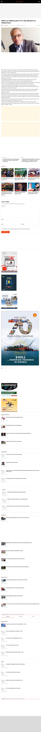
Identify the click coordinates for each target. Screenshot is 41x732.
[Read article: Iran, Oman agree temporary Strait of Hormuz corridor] (3, 559)
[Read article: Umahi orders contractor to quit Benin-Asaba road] (34, 172)
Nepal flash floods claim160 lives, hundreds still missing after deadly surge (19, 542)
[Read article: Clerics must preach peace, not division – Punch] (3, 632)
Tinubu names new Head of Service (12, 462)
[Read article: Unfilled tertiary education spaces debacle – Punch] (3, 653)
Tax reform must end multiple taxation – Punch (14, 638)
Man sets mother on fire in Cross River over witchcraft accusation (18, 506)
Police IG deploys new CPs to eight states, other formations (16, 478)
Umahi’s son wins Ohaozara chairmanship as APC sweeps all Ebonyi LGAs (18, 433)
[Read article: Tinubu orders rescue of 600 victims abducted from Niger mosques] (7, 187)
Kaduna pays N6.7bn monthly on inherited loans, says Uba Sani (16, 579)
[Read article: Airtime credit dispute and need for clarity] (3, 689)
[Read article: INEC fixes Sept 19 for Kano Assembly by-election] (3, 418)
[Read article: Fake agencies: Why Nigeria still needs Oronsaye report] (3, 665)
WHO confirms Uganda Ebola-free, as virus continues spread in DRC (17, 517)
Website (22, 224)
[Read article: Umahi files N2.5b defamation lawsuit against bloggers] (4, 493)
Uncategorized (23, 25)
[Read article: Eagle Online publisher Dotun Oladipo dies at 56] (21, 187)
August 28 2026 (4, 180)
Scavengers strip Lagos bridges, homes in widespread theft (17, 499)
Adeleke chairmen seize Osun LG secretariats (14, 441)
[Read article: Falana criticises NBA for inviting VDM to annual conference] (21, 172)
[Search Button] (39, 1)
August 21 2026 (4, 648)
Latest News (18, 25)
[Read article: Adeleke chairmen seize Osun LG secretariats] (3, 442)
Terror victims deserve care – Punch (12, 645)
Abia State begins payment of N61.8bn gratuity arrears (15, 587)
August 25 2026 (5, 502)
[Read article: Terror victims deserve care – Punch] (3, 646)
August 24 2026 (4, 599)
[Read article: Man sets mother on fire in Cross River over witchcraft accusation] (4, 507)
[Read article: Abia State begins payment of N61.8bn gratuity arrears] (3, 588)
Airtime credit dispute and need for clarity (13, 688)
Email (2, 224)
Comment (3, 206)
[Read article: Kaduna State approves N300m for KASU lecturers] (3, 596)
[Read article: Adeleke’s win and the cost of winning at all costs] (3, 681)
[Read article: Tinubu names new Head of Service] (3, 463)
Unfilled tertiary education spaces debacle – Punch (14, 652)
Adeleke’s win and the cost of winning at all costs (14, 680)
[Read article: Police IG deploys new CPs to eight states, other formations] (3, 479)
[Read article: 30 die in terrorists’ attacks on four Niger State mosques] (34, 187)
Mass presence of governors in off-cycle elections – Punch (16, 624)
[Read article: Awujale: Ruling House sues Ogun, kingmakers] (3, 426)
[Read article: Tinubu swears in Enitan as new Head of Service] (3, 455)
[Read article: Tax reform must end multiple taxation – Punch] (3, 639)
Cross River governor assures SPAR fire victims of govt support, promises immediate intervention (22, 603)
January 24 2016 (12, 25)
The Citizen (6, 25)
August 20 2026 (5, 509)
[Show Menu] (1, 1)
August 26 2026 (5, 495)
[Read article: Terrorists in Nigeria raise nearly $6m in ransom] (7, 172)
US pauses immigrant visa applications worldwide (14, 550)
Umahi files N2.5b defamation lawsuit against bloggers (16, 492)
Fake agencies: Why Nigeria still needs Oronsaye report (15, 664)
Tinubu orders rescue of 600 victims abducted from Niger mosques (6, 193)
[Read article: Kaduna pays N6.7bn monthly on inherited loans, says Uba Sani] (3, 580)
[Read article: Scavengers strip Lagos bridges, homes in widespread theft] (4, 500)
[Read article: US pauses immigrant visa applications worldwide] (3, 551)
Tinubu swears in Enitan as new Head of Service (14, 454)
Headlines (4, 190)
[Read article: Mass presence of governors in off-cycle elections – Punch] (3, 625)
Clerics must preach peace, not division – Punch (14, 631)
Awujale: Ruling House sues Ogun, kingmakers (14, 425)
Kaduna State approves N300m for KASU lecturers (14, 595)
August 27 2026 (30, 180)
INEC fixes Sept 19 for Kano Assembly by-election (14, 417)
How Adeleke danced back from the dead (13, 672)
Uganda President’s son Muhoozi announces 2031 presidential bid (17, 566)
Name (2, 219)
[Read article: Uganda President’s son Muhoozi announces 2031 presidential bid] (3, 567)
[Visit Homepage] (20, 1)
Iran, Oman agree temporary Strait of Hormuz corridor (15, 558)
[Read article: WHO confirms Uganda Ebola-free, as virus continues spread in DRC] (3, 518)
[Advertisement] (20, 10)
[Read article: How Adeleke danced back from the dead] (3, 673)
